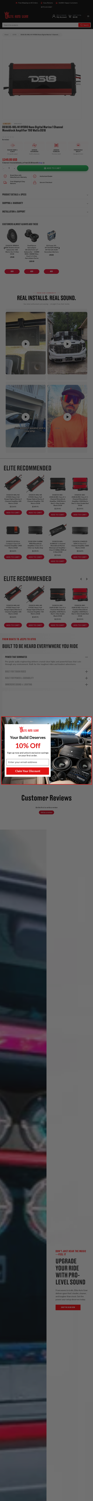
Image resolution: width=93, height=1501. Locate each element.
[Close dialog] (89, 719)
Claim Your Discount (27, 771)
